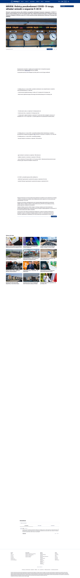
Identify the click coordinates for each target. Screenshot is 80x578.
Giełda (22, 1)
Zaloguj (65, 1)
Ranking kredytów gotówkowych (44, 556)
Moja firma (32, 1)
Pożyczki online (42, 560)
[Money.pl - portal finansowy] (17, 1)
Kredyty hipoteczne (42, 558)
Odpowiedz (24, 533)
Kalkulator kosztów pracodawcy (29, 554)
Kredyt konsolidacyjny (43, 554)
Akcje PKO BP (56, 554)
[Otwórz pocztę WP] (59, 1)
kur (34, 134)
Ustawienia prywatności (54, 569)
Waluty (26, 1)
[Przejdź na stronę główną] (12, 2)
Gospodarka (47, 1)
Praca (42, 1)
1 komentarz (50, 49)
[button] (62, 1)
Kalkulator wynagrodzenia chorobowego (30, 553)
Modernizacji (27, 70)
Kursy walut (12, 554)
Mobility (37, 1)
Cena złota (56, 553)
